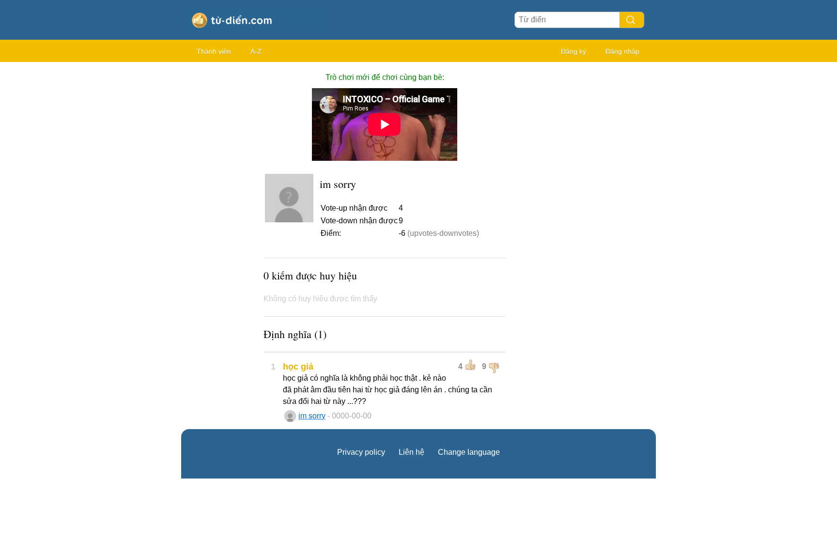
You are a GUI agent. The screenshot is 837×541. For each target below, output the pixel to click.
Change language (469, 452)
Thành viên (214, 51)
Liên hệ (411, 452)
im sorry (312, 416)
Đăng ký (573, 51)
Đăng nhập (622, 51)
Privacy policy (361, 452)
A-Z (256, 51)
